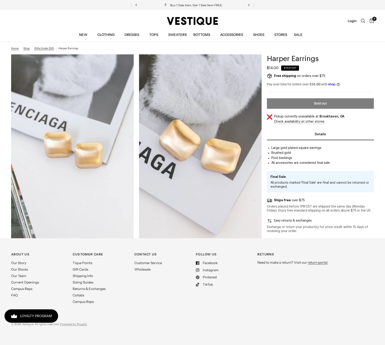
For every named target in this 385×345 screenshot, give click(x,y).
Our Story (18, 263)
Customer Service (148, 263)
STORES (280, 35)
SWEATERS (177, 35)
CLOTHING (106, 35)
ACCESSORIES (231, 35)
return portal (318, 262)
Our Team (18, 276)
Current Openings (25, 282)
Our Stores (19, 269)
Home (15, 48)
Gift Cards (80, 269)
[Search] (363, 21)
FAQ (14, 295)
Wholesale (142, 269)
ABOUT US (20, 254)
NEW (83, 35)
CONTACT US (145, 254)
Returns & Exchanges (89, 289)
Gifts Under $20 (44, 48)
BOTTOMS (201, 35)
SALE (298, 35)
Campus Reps (21, 289)
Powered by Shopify (73, 324)
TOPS (153, 35)
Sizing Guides (83, 282)
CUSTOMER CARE (88, 254)
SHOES (258, 35)
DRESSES (132, 35)
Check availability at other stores (299, 121)
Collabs (78, 295)
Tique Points (82, 263)
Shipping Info (83, 276)
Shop (26, 48)
